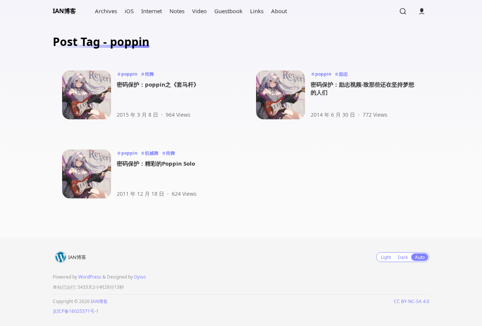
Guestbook (228, 11)
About (279, 11)
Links (257, 11)
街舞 (149, 74)
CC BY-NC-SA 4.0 (411, 301)
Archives (106, 11)
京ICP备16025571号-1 (76, 311)
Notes (177, 11)
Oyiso (140, 277)
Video (199, 11)
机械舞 (152, 153)
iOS (129, 11)
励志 (343, 74)
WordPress (89, 277)
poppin (129, 74)
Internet (151, 11)
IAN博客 (64, 11)
